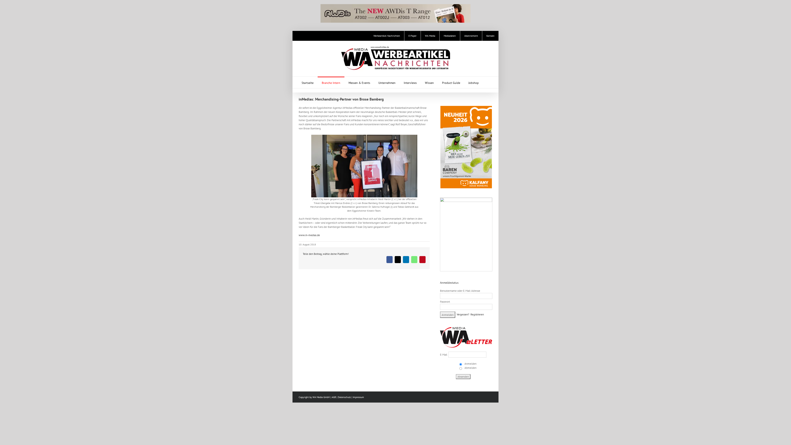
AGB (334, 397)
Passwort (445, 301)
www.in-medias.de (309, 235)
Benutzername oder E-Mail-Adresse (460, 291)
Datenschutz (344, 397)
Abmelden (470, 368)
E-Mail (443, 354)
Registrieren (477, 314)
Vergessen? (463, 314)
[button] (488, 82)
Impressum (358, 397)
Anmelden (470, 363)
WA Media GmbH (321, 397)
